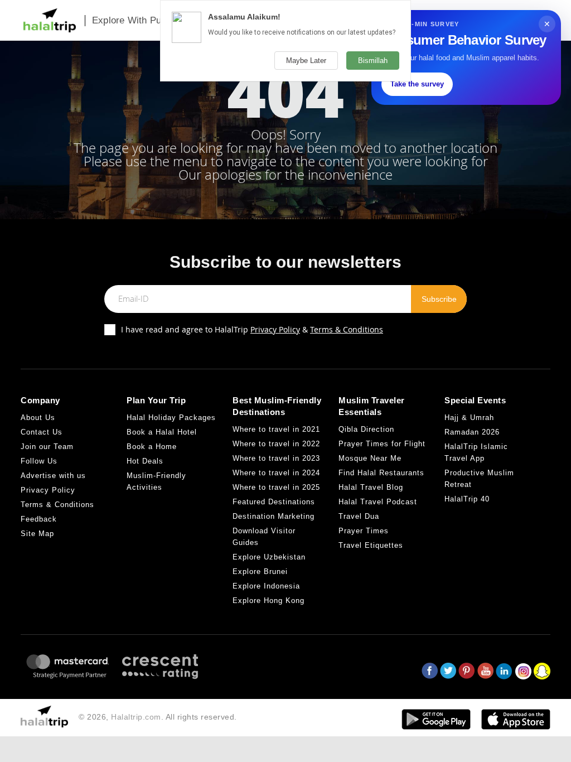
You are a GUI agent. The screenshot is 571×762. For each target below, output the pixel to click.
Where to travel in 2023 (276, 458)
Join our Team (47, 446)
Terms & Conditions (346, 329)
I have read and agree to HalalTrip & (252, 329)
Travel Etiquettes (370, 545)
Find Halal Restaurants (381, 473)
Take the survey (417, 84)
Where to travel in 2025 (276, 487)
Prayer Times (363, 531)
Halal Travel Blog (370, 487)
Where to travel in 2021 (276, 429)
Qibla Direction (366, 429)
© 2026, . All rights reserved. (158, 716)
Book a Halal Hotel (162, 432)
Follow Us (39, 461)
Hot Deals (145, 461)
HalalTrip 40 (467, 499)
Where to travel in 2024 (276, 473)
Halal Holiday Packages (171, 417)
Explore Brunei (260, 571)
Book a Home (152, 446)
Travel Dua (358, 516)
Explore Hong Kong (268, 600)
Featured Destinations (274, 502)
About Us (38, 417)
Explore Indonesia (266, 586)
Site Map (37, 533)
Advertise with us (53, 475)
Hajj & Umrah (469, 417)
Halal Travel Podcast (377, 502)
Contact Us (41, 432)
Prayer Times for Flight (381, 444)
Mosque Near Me (369, 458)
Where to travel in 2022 (276, 444)
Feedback (39, 519)
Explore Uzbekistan (269, 557)
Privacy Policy (275, 329)
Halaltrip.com (136, 716)
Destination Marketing (273, 516)
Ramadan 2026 (472, 432)
